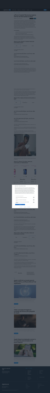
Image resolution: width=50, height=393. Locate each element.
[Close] (36, 186)
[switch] (33, 197)
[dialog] (25, 196)
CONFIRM (20, 204)
